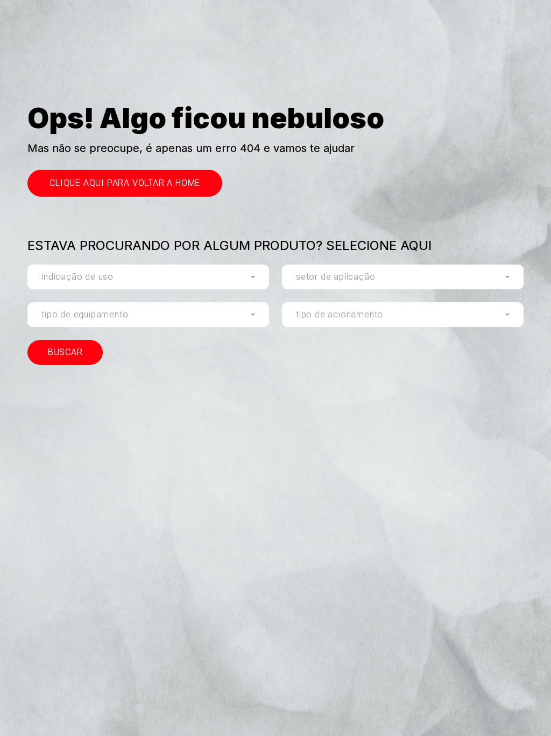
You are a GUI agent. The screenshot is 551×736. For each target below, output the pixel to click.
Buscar (65, 352)
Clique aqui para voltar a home (125, 183)
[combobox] (148, 277)
